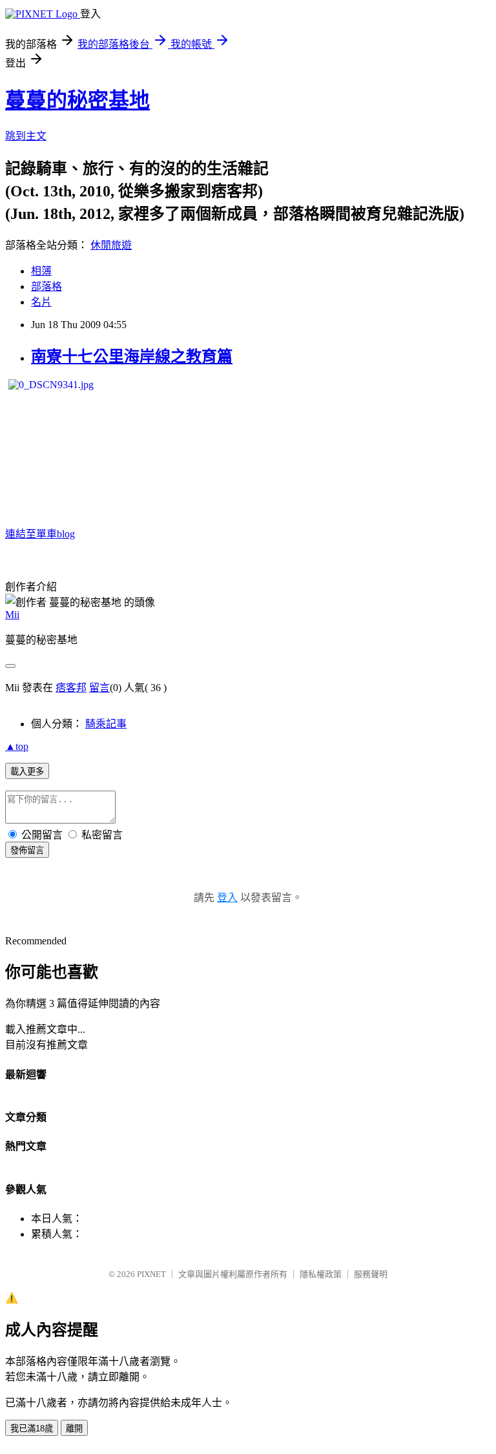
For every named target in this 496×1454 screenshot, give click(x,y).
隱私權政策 (321, 1274)
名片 (41, 301)
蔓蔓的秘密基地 (77, 100)
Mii (12, 614)
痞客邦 (71, 687)
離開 (74, 1428)
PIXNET (151, 1274)
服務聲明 (371, 1274)
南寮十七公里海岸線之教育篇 (131, 356)
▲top (16, 746)
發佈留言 (27, 850)
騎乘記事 (106, 723)
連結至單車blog (40, 533)
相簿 (41, 270)
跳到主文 (25, 135)
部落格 (46, 286)
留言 (99, 687)
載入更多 (27, 771)
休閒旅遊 (111, 245)
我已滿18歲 (31, 1428)
